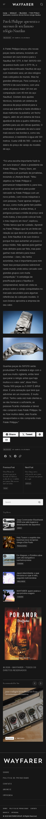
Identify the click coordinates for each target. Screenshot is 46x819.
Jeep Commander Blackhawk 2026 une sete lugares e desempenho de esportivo (30, 522)
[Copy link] (20, 456)
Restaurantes (22, 546)
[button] (4, 4)
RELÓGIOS (23, 13)
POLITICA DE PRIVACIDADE (16, 778)
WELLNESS (21, 581)
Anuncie (7, 789)
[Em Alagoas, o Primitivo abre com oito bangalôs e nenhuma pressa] (9, 560)
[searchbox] (20, 502)
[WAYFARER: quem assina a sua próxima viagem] (9, 595)
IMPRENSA (8, 795)
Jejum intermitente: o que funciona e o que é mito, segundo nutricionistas (28, 575)
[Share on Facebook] (5, 456)
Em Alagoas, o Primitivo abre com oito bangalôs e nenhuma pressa (29, 557)
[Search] (40, 502)
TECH (5, 488)
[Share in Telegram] (15, 456)
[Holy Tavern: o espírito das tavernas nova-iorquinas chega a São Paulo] (9, 542)
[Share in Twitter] (10, 456)
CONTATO (7, 783)
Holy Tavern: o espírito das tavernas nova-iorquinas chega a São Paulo (28, 539)
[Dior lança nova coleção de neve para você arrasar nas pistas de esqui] (33, 478)
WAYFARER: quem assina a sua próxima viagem (28, 592)
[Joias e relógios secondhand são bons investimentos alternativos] (23, 715)
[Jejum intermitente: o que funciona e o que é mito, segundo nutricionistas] (9, 578)
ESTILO (28, 483)
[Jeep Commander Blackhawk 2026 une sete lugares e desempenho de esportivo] (9, 524)
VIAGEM (20, 564)
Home (5, 13)
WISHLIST (13, 13)
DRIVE (19, 528)
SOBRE (6, 772)
